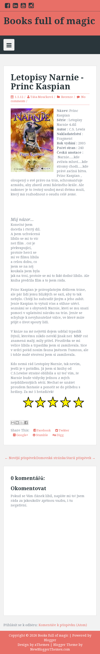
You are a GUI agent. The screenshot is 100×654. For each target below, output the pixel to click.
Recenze (67, 97)
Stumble (41, 435)
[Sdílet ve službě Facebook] (26, 422)
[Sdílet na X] (21, 422)
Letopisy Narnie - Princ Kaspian (47, 82)
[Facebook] (7, 6)
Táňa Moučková (41, 97)
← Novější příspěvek (20, 458)
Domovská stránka (51, 458)
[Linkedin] (15, 6)
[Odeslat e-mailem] (12, 422)
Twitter (63, 430)
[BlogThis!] (17, 422)
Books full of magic (49, 21)
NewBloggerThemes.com (50, 649)
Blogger (50, 640)
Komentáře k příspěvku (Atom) (63, 625)
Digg (60, 435)
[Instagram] (31, 6)
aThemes (42, 645)
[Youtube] (23, 6)
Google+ (22, 435)
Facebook (43, 430)
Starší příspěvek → (80, 458)
